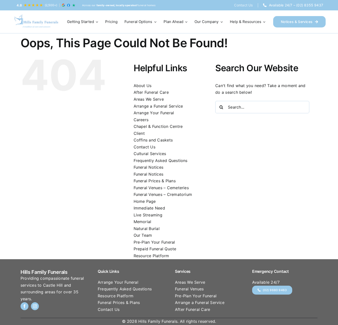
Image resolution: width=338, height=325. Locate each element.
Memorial (142, 221)
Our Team (143, 235)
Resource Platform (151, 255)
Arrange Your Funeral (154, 112)
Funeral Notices (149, 167)
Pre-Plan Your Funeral (154, 242)
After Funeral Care (151, 92)
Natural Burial (147, 228)
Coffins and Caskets (153, 140)
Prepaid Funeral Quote (155, 248)
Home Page (145, 201)
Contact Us (144, 146)
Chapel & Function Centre (158, 126)
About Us (143, 85)
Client (139, 133)
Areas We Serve (149, 99)
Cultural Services (150, 153)
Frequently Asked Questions (161, 160)
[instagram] (35, 306)
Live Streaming (148, 214)
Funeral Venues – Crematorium (163, 194)
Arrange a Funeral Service (158, 106)
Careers (141, 119)
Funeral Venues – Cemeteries (161, 187)
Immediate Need (149, 208)
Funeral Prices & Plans (155, 180)
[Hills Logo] (35, 22)
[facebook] (24, 306)
